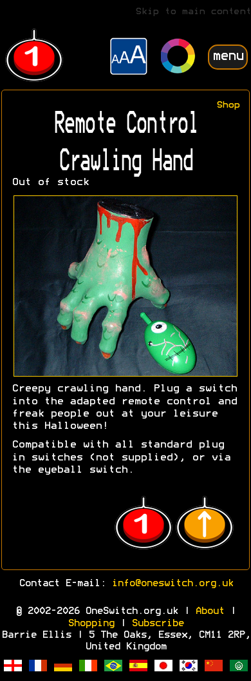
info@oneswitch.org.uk (172, 583)
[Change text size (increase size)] (129, 58)
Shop (227, 105)
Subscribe (157, 623)
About (209, 611)
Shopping (91, 623)
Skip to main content (193, 12)
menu (227, 56)
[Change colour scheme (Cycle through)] (178, 57)
